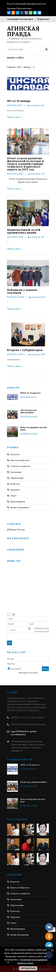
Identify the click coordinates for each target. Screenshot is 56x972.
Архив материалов (19, 507)
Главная (11, 67)
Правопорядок (17, 501)
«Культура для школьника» (28, 411)
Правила (11, 8)
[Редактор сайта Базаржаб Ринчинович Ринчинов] (13, 844)
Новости (14, 454)
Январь (27, 67)
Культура (15, 484)
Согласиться (28, 968)
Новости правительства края (33, 428)
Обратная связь (24, 8)
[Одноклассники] (13, 13)
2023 (19, 67)
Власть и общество (20, 460)
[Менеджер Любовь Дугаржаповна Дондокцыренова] (28, 829)
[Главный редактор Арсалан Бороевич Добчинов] (43, 844)
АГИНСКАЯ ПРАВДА (23, 31)
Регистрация (19, 3)
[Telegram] (39, 13)
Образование (17, 478)
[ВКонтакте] (9, 13)
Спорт (13, 495)
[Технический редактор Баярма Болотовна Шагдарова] (13, 829)
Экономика (15, 472)
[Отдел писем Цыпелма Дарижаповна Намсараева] (43, 829)
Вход (9, 3)
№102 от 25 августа (30, 393)
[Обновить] (48, 614)
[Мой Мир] (17, 13)
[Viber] (26, 13)
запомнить (15, 669)
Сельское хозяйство (20, 466)
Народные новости (36, 3)
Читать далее (15, 117)
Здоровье (15, 489)
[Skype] (35, 13)
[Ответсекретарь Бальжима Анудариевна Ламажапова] (28, 844)
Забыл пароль (23, 673)
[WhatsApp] (31, 13)
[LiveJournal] (22, 13)
